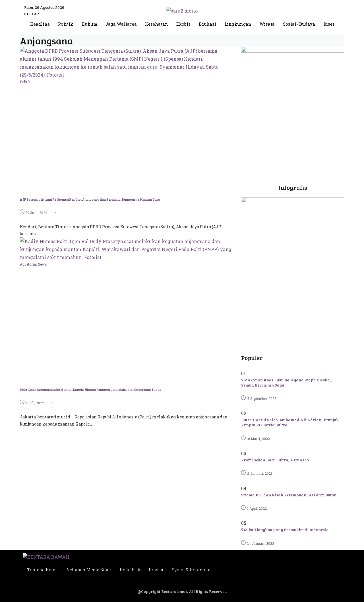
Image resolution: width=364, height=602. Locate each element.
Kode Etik (130, 569)
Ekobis (183, 24)
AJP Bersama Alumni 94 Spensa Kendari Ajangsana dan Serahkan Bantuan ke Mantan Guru (90, 199)
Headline (40, 24)
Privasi (156, 569)
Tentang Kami (42, 569)
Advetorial (29, 264)
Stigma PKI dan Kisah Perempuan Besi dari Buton (288, 495)
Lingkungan (237, 24)
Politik (65, 24)
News (42, 264)
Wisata (267, 24)
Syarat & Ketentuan (192, 569)
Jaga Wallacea (121, 24)
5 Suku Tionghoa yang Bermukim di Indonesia (285, 529)
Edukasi (207, 24)
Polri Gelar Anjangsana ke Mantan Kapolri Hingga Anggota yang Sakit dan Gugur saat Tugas (90, 389)
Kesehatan (156, 24)
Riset (328, 24)
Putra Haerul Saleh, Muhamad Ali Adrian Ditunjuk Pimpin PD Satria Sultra (289, 422)
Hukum (89, 24)
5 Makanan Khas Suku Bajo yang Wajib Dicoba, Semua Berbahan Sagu (286, 382)
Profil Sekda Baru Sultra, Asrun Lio (275, 460)
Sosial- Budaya (299, 24)
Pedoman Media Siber (88, 569)
